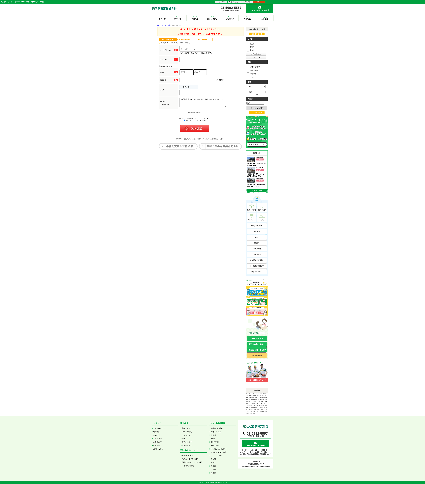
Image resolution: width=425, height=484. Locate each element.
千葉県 (252, 47)
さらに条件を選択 (257, 108)
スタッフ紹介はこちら (255, 380)
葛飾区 (213, 463)
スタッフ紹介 (158, 439)
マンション (186, 435)
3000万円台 (257, 254)
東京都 (252, 50)
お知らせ (156, 435)
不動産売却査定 (256, 355)
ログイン (259, 2)
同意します (189, 120)
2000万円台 (257, 249)
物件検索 (156, 432)
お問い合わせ (158, 449)
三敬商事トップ (159, 428)
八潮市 (213, 469)
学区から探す (187, 445)
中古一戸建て (255, 70)
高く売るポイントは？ (257, 344)
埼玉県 (252, 44)
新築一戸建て (255, 67)
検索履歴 (247, 2)
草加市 (213, 473)
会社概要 (156, 445)
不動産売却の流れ (257, 338)
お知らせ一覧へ (257, 190)
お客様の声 (157, 442)
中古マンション (255, 74)
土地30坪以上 (257, 231)
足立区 (213, 459)
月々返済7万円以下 (256, 260)
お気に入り (234, 2)
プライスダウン (256, 272)
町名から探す (187, 442)
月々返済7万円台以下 (219, 449)
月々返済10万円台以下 (219, 452)
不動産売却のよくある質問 (256, 350)
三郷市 (213, 466)
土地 (252, 77)
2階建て (257, 243)
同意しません (202, 120)
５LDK (256, 237)
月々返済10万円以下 (257, 266)
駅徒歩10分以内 (256, 226)
